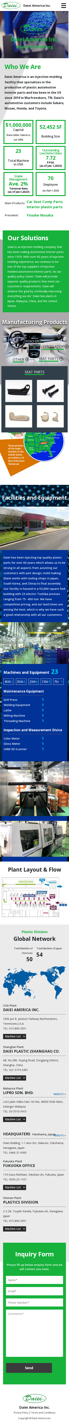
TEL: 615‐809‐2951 (14, 1028)
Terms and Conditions (43, 1412)
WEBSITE (59, 1094)
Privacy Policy (21, 1412)
